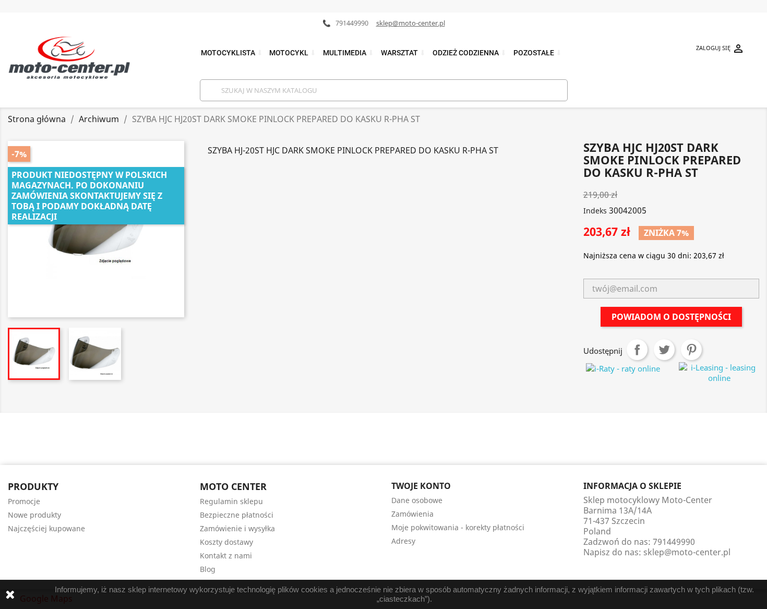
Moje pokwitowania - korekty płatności (457, 527)
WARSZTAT (403, 53)
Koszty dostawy (226, 542)
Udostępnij (637, 349)
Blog (207, 569)
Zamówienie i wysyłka (237, 528)
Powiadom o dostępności (671, 317)
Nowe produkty (34, 515)
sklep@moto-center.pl (410, 23)
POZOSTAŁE (537, 53)
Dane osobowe (416, 500)
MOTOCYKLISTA (232, 53)
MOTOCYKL (292, 53)
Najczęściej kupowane (46, 528)
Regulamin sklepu (231, 501)
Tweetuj (664, 349)
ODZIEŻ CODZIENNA (470, 53)
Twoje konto (421, 486)
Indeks (595, 211)
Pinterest (691, 349)
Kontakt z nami (226, 555)
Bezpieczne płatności (236, 515)
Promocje (24, 501)
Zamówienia (412, 514)
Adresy (403, 541)
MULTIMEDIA (348, 53)
